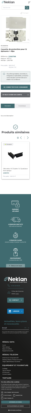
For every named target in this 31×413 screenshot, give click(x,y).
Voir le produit (17, 161)
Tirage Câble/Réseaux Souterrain (11, 361)
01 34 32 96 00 (15, 285)
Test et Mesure (6, 370)
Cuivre (4, 345)
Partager (26, 13)
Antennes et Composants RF (10, 357)
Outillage (4, 368)
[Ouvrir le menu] (29, 2)
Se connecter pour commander (15, 87)
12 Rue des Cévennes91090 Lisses (17, 293)
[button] (15, 410)
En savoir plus (8, 389)
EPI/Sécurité (5, 372)
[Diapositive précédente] (21, 137)
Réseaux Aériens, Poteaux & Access (12, 359)
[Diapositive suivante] (28, 137)
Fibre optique (6, 347)
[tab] (8, 106)
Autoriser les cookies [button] (15, 402)
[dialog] (15, 396)
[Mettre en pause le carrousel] (18, 137)
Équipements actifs (7, 351)
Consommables (6, 374)
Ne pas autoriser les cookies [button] (15, 406)
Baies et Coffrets (7, 349)
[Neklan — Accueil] (8, 2)
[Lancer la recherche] (27, 7)
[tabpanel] (15, 115)
